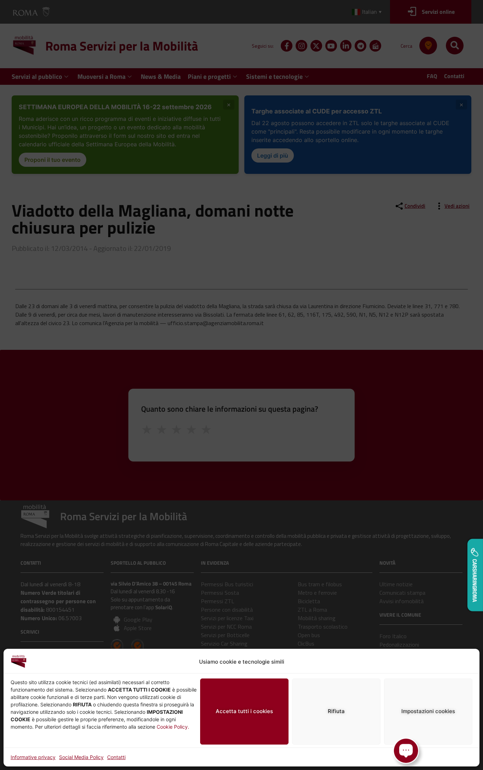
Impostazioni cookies (428, 711)
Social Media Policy (81, 757)
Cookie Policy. (173, 727)
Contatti (116, 757)
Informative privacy (33, 757)
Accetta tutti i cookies (244, 711)
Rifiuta (336, 711)
